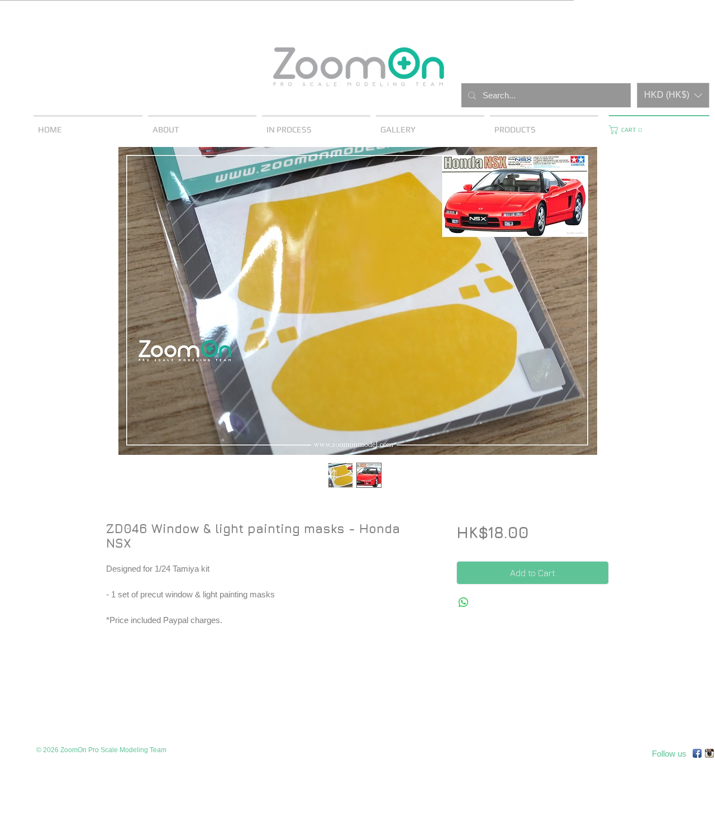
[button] (673, 95)
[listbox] (673, 95)
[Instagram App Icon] (709, 753)
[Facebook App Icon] (697, 753)
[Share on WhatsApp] (463, 602)
